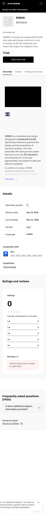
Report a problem (10, 423)
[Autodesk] (14, 3)
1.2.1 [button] (28, 227)
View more (9, 179)
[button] (23, 407)
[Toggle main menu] (3, 3)
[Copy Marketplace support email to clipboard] (21, 423)
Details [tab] (18, 71)
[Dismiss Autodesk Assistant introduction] (38, 502)
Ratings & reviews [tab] (34, 71)
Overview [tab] (7, 71)
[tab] (7, 118)
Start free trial (18, 59)
